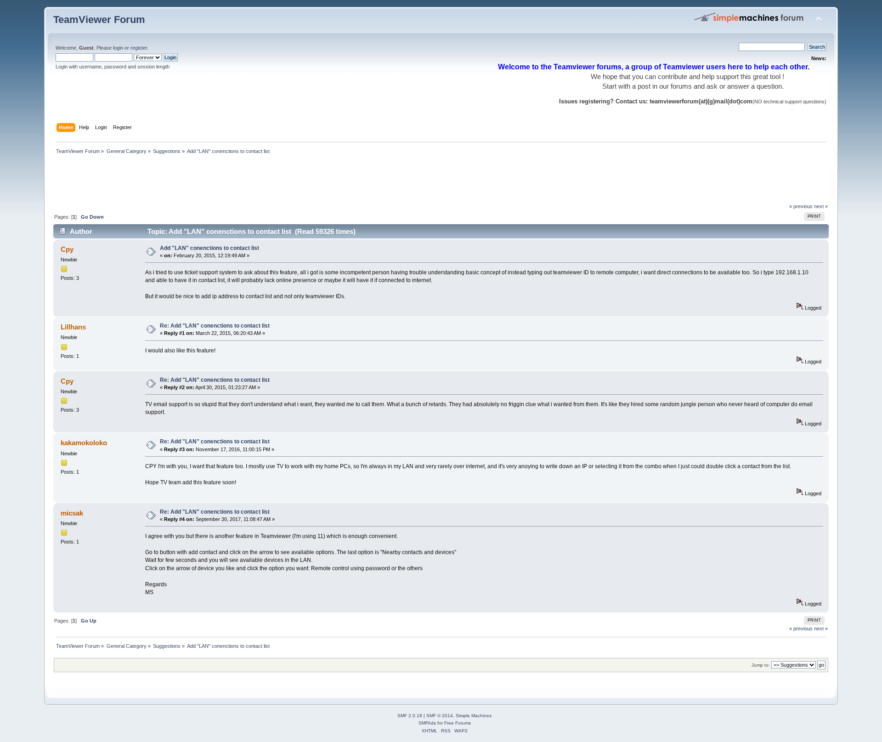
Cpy (67, 249)
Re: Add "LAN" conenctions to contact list (215, 326)
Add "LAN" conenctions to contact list (209, 248)
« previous (801, 206)
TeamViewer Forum (99, 19)
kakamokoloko (84, 443)
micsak (72, 513)
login (118, 48)
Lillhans (73, 327)
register (138, 48)
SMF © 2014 (439, 715)
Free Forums (457, 722)
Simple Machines (474, 715)
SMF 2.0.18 (409, 715)
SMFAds (427, 722)
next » (821, 206)
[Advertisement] (220, 181)
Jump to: (761, 665)
